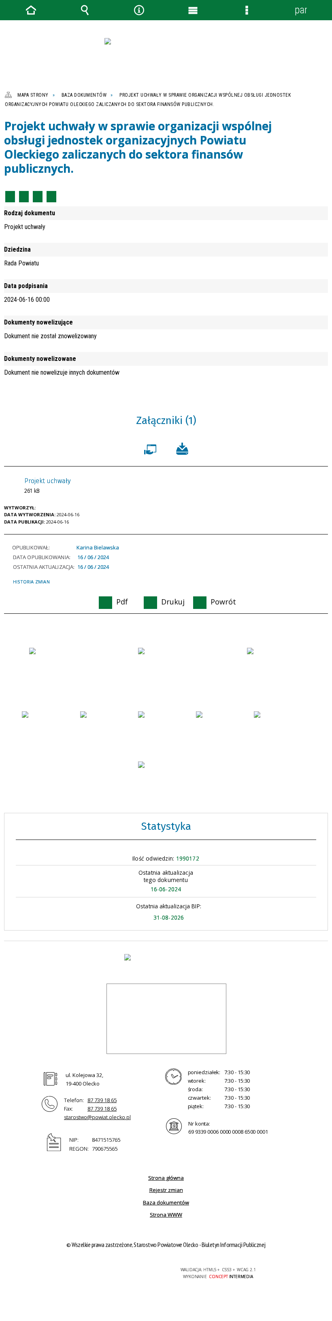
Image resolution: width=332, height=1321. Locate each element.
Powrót (38, 196)
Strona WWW (166, 1214)
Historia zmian (31, 582)
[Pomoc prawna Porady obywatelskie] (282, 727)
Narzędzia (139, 10)
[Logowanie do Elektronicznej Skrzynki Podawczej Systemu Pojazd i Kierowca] (224, 727)
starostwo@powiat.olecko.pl (97, 1117)
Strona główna (166, 1177)
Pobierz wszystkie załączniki (182, 448)
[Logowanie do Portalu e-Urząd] (275, 664)
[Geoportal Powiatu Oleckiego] (50, 729)
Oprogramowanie (152, 448)
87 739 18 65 (102, 1100)
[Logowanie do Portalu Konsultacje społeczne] (166, 727)
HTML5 (102, 1270)
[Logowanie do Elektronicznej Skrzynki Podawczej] (108, 727)
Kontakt (51, 196)
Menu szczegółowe (247, 10)
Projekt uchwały (47, 485)
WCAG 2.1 (140, 1270)
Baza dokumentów (166, 1202)
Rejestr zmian (166, 1190)
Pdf (10, 196)
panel (301, 10)
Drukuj (24, 196)
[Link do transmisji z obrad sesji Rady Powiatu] (166, 777)
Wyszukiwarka (85, 10)
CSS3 (115, 1270)
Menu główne (193, 10)
